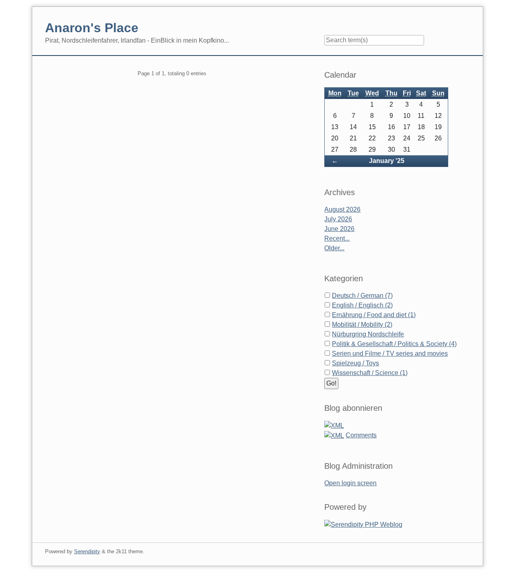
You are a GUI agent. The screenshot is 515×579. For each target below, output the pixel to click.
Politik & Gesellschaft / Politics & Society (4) (394, 343)
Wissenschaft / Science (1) (370, 372)
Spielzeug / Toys (355, 363)
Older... (334, 248)
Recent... (337, 238)
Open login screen (350, 483)
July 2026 (338, 219)
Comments (361, 435)
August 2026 (342, 209)
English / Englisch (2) (362, 305)
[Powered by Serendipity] (363, 524)
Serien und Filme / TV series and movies (390, 353)
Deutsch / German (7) (362, 295)
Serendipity (87, 551)
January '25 (386, 160)
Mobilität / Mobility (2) (362, 324)
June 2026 (339, 228)
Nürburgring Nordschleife (368, 334)
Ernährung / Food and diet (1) (374, 314)
